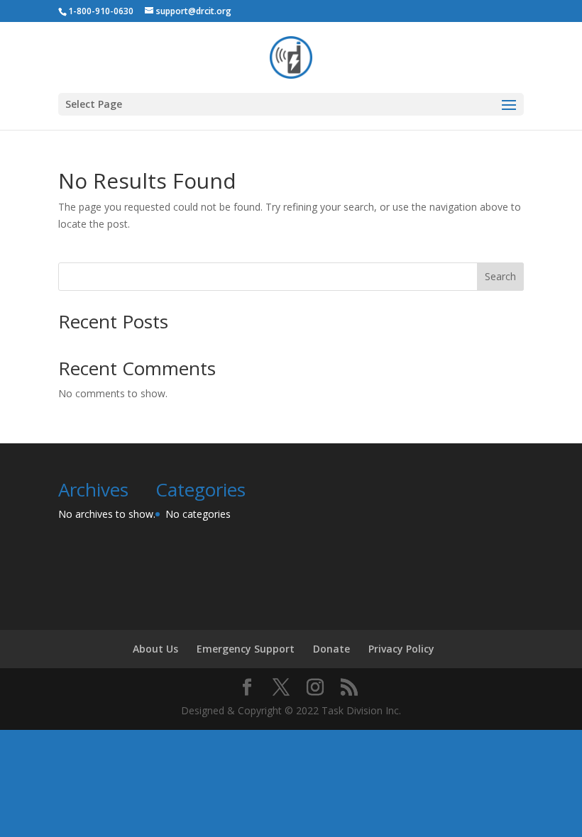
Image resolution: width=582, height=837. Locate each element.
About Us (155, 648)
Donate (331, 648)
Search (500, 276)
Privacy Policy (401, 648)
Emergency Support (246, 648)
